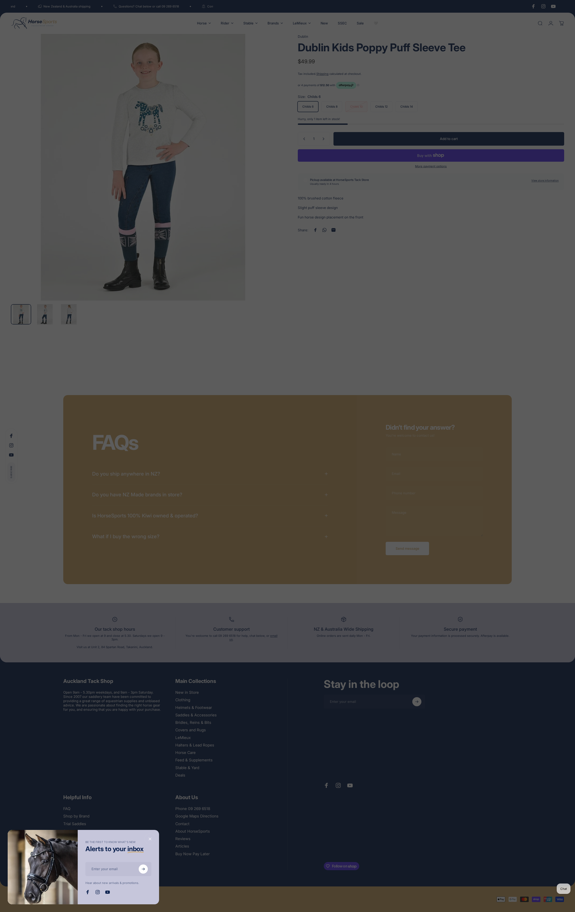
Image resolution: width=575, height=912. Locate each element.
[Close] (150, 839)
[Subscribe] (143, 869)
